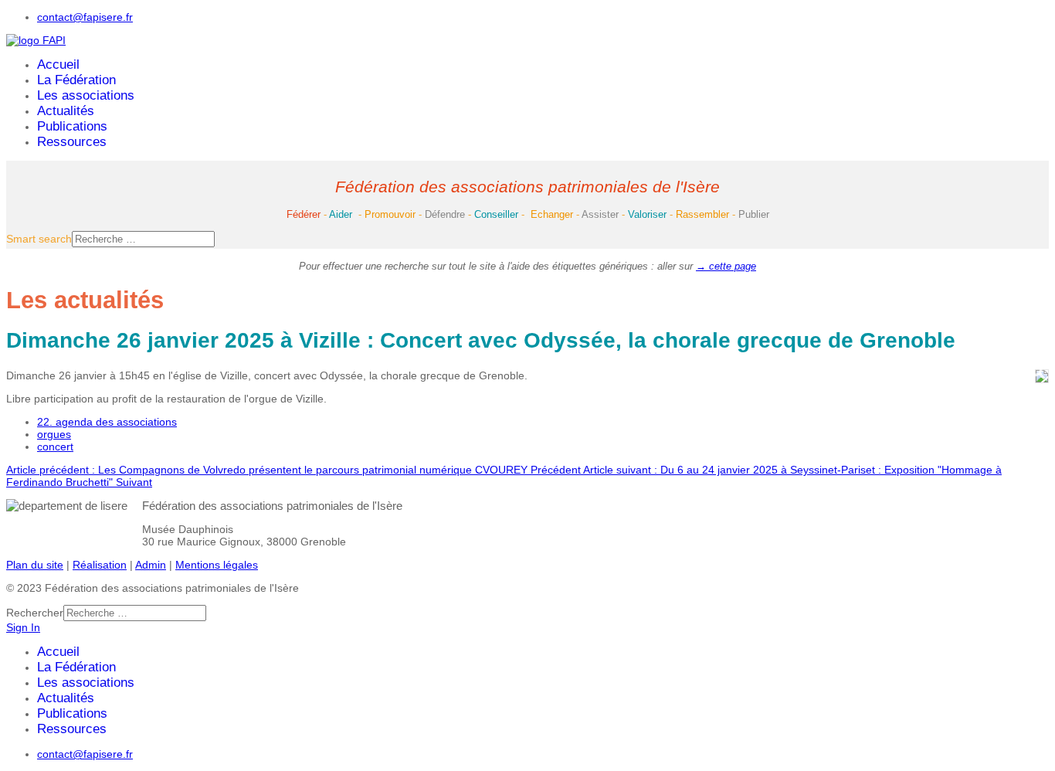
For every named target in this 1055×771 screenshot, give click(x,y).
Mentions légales (216, 565)
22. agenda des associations (107, 422)
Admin (150, 565)
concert (55, 446)
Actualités (65, 111)
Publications (72, 126)
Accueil (58, 64)
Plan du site (34, 565)
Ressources (72, 141)
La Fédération (76, 80)
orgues (54, 434)
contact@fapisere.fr (85, 17)
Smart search (39, 239)
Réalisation (100, 565)
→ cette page (726, 266)
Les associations (85, 95)
